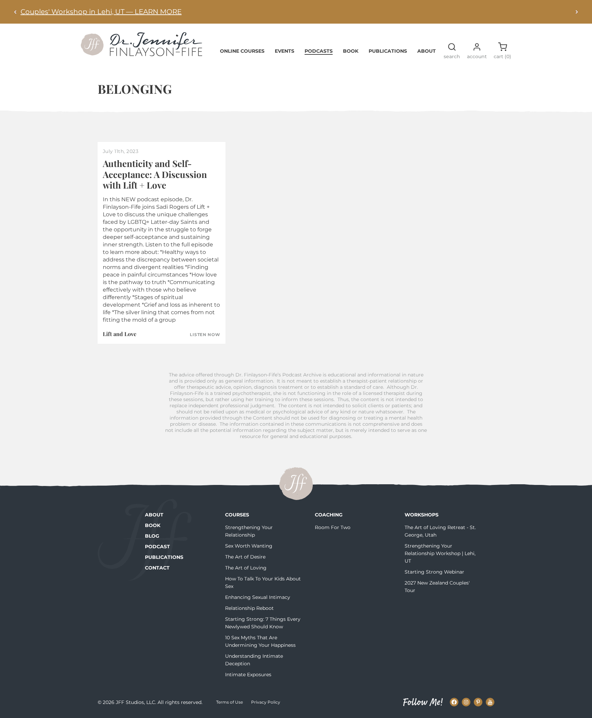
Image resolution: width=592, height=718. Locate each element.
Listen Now (205, 334)
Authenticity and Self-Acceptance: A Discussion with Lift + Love (155, 174)
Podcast (157, 546)
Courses (237, 515)
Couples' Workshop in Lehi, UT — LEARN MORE (101, 12)
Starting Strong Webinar (434, 572)
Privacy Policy (265, 702)
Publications (388, 51)
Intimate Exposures (248, 674)
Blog (152, 536)
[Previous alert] (15, 12)
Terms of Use (229, 702)
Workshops (422, 515)
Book (350, 51)
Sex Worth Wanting (248, 546)
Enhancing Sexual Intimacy (257, 597)
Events (284, 51)
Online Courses (242, 51)
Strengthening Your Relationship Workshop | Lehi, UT (440, 553)
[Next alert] (576, 12)
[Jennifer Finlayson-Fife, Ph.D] (141, 54)
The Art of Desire (245, 557)
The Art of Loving (246, 568)
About (426, 51)
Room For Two (332, 527)
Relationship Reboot (249, 608)
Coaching (329, 515)
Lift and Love (119, 333)
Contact (157, 568)
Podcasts (319, 51)
